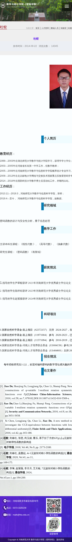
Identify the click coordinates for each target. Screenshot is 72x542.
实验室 (63, 28)
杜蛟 (70, 28)
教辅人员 (55, 28)
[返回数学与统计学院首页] (20, 5)
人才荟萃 (45, 28)
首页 (37, 28)
